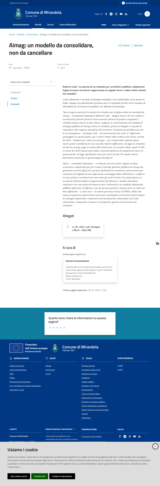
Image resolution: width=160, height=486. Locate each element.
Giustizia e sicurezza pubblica (93, 401)
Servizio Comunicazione (77, 261)
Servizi (89, 358)
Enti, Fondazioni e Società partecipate (25, 385)
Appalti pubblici (88, 381)
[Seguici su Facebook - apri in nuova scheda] (105, 13)
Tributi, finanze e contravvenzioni (95, 409)
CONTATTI (13, 429)
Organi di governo (17, 365)
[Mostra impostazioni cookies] (157, 243)
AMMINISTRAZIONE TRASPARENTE (59, 429)
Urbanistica (86, 417)
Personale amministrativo (20, 381)
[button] (147, 14)
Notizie (48, 365)
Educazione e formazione (92, 397)
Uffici (12, 373)
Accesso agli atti (88, 365)
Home (12, 34)
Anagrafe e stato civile (91, 369)
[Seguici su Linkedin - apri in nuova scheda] (125, 13)
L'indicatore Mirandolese (92, 436)
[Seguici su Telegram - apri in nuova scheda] (110, 13)
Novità (21, 34)
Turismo (85, 413)
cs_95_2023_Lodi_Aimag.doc (86, 228)
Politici (12, 377)
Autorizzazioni (87, 389)
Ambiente (86, 377)
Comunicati (31, 34)
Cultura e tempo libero (91, 393)
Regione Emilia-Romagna (19, 3)
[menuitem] (21, 25)
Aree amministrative (18, 369)
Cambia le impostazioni (62, 476)
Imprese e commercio (90, 385)
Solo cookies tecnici (18, 476)
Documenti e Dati (17, 389)
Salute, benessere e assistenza (94, 405)
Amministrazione (21, 358)
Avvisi (48, 373)
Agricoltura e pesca (89, 373)
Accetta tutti (39, 476)
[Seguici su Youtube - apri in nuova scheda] (120, 13)
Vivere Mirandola (125, 358)
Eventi (120, 369)
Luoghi (120, 365)
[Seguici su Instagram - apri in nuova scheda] (115, 13)
